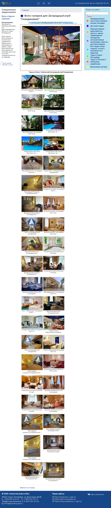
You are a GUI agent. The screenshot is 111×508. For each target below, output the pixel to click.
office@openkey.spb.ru (13, 503)
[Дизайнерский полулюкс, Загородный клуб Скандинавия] (32, 204)
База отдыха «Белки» (8, 17)
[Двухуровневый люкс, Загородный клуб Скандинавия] (32, 243)
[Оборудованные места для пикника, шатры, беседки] (87, 21)
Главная (25, 10)
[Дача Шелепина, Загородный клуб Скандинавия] (54, 82)
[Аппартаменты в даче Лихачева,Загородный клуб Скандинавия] (54, 442)
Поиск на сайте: (93, 10)
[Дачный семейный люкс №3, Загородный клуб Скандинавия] (32, 284)
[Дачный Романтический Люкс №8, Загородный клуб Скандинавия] (54, 361)
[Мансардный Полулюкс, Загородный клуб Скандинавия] (32, 183)
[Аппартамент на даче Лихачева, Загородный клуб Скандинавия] (32, 401)
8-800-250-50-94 (31, 501)
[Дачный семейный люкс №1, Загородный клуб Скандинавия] (54, 382)
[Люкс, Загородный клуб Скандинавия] (32, 224)
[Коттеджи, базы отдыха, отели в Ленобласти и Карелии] (87, 49)
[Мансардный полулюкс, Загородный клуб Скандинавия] (54, 421)
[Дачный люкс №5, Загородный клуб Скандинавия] (54, 203)
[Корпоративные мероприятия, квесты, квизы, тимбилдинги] (87, 32)
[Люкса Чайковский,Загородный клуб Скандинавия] (54, 342)
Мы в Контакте (97, 494)
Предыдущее (34, 23)
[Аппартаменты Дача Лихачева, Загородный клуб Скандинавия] (54, 243)
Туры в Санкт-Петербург (96, 56)
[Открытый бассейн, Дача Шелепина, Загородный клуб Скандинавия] (54, 122)
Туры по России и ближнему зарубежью (98, 61)
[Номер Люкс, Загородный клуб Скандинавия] (54, 162)
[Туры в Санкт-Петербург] (87, 56)
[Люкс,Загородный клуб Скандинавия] (32, 342)
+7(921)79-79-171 (101, 3)
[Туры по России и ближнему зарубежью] (87, 61)
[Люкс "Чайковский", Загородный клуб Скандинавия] (32, 303)
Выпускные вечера (98, 67)
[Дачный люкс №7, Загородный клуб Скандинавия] (54, 224)
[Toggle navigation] (49, 3)
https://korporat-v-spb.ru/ (65, 497)
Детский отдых (97, 26)
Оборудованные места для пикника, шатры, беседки (98, 21)
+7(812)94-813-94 (84, 3)
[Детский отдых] (87, 26)
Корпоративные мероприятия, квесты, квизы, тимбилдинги (97, 32)
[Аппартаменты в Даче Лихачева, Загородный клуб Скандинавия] (32, 382)
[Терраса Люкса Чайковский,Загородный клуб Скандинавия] (54, 322)
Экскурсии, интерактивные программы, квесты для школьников (99, 41)
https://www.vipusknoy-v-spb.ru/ (68, 501)
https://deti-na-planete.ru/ (65, 499)
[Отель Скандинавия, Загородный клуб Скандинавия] (32, 82)
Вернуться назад (27, 488)
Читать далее (6, 63)
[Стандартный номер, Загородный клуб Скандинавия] (54, 181)
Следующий (68, 23)
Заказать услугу (7, 65)
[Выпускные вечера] (87, 66)
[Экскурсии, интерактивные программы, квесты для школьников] (87, 41)
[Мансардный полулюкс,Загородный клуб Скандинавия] (32, 362)
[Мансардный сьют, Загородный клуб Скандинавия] (32, 162)
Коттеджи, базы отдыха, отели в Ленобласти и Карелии (97, 49)
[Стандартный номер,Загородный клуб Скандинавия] (32, 322)
